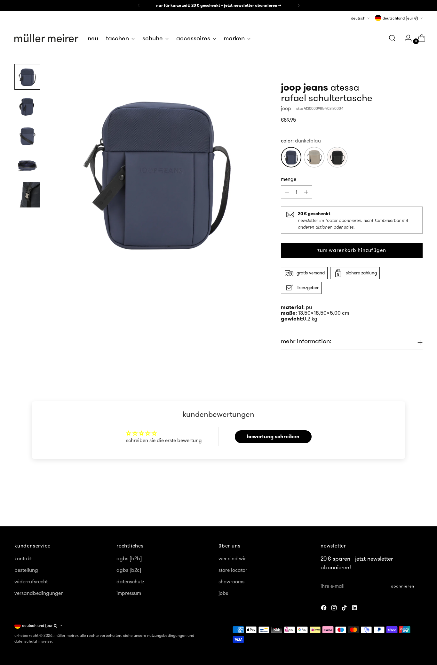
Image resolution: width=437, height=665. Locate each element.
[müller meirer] (46, 38)
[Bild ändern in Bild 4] (27, 165)
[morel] (314, 157)
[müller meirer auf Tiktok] (345, 608)
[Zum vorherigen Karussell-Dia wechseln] (402, 504)
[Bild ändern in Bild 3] (27, 136)
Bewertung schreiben (273, 436)
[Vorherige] (139, 5)
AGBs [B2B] (129, 558)
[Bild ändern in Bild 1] (27, 77)
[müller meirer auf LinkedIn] (355, 608)
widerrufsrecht (31, 581)
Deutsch (358, 18)
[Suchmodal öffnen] (392, 38)
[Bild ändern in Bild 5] (27, 194)
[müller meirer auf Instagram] (334, 608)
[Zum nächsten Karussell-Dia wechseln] (417, 504)
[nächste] (298, 5)
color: (301, 140)
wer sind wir (232, 558)
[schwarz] (337, 157)
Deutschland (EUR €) (400, 18)
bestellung (26, 570)
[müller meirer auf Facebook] (324, 608)
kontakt (23, 558)
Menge (288, 179)
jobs (223, 593)
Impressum (128, 593)
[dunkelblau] (291, 157)
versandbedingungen (39, 593)
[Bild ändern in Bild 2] (27, 106)
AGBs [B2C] (128, 570)
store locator (233, 570)
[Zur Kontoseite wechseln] (405, 38)
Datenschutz (130, 581)
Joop (286, 108)
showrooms (231, 581)
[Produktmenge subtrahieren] (306, 192)
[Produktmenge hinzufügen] (287, 192)
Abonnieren (402, 586)
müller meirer (66, 635)
